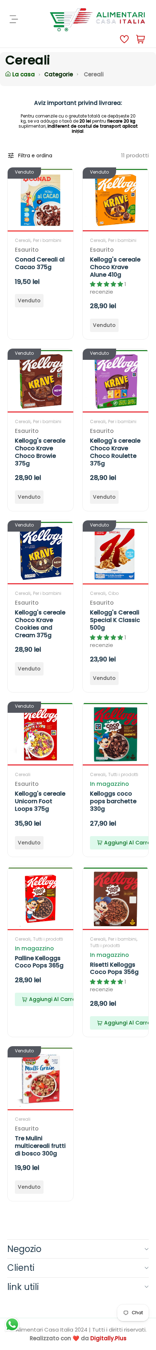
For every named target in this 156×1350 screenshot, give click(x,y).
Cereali (22, 240)
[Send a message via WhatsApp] (12, 1324)
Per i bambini (47, 240)
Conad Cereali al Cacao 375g (40, 263)
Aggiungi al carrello (55, 999)
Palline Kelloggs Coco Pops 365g (39, 962)
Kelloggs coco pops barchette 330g (113, 801)
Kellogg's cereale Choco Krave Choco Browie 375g (40, 451)
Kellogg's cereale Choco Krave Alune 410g (115, 267)
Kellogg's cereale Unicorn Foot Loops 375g (40, 801)
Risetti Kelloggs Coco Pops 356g (114, 968)
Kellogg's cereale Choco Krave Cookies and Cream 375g (40, 623)
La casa (23, 74)
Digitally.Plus (108, 1338)
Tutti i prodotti (123, 774)
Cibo (113, 593)
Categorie (58, 74)
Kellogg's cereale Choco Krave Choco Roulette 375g (115, 451)
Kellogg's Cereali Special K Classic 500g (115, 620)
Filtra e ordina (35, 155)
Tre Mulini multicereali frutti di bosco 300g (40, 1146)
